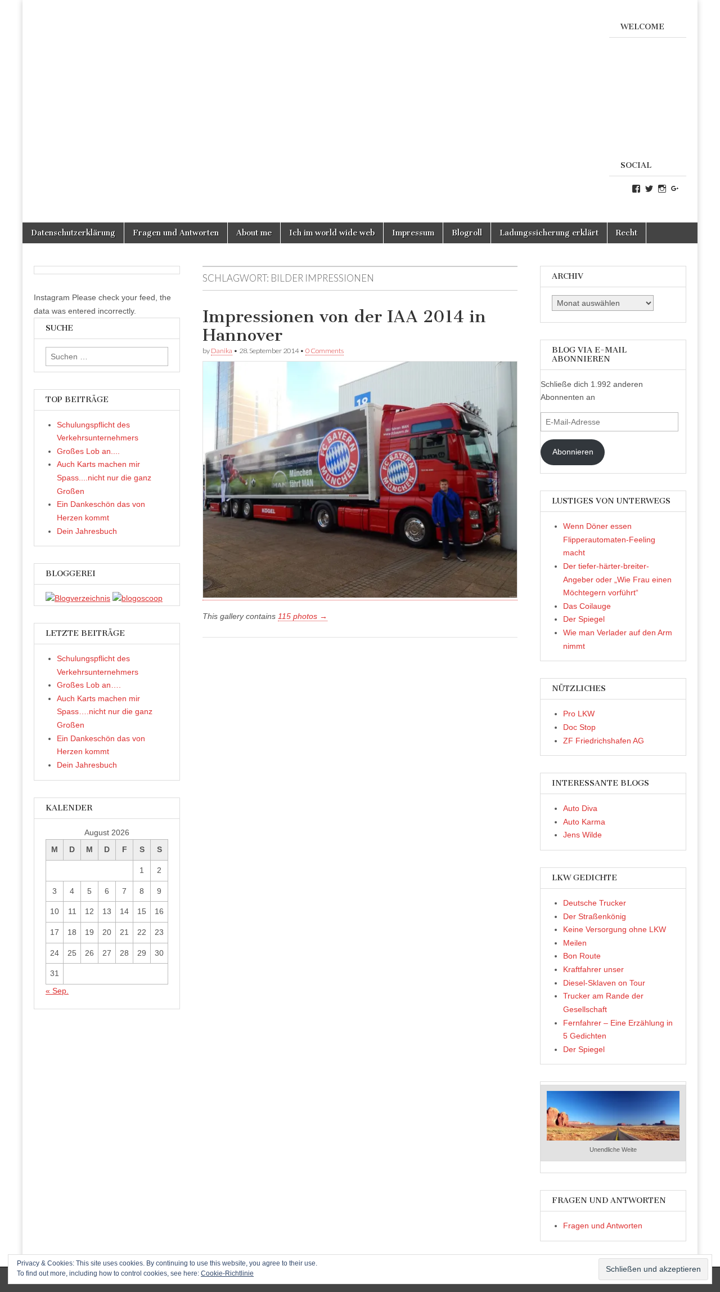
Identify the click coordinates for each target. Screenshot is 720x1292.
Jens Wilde (582, 834)
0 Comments (324, 350)
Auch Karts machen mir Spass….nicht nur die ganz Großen (104, 711)
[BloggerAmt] (78, 598)
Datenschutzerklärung (73, 233)
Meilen (575, 942)
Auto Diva (580, 808)
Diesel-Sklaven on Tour (604, 982)
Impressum (413, 233)
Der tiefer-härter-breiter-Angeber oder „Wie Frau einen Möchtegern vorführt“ (617, 579)
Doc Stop (579, 727)
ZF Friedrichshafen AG (603, 740)
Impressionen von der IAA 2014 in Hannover (344, 326)
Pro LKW (579, 713)
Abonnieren (572, 451)
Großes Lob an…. (89, 684)
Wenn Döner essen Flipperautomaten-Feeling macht (609, 539)
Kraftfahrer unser (593, 969)
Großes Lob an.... (88, 451)
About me (254, 233)
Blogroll (467, 233)
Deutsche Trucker (594, 902)
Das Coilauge (587, 606)
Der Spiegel (584, 618)
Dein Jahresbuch (87, 531)
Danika (221, 350)
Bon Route (582, 955)
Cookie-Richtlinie (227, 1273)
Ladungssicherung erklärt (549, 233)
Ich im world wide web (332, 233)
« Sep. (57, 990)
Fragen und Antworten (176, 233)
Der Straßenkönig (594, 916)
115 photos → (302, 616)
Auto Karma (584, 821)
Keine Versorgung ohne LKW (614, 929)
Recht (626, 233)
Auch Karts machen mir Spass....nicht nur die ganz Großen (104, 477)
